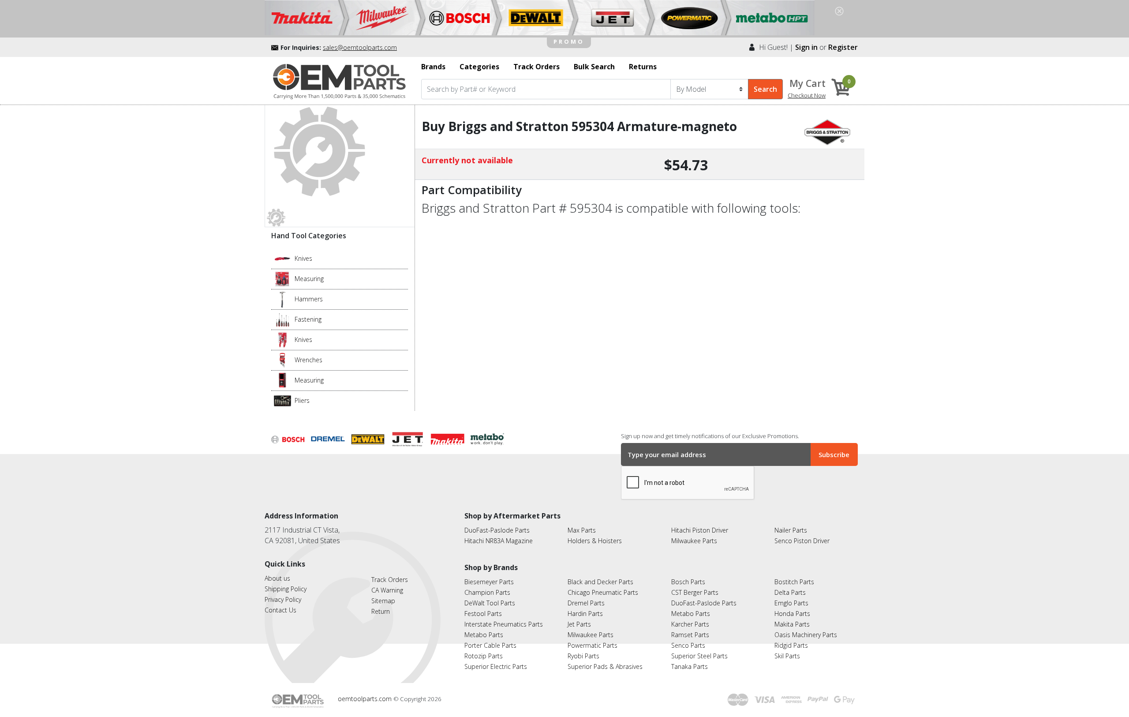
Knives (303, 258)
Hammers (309, 299)
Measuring (309, 278)
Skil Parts (787, 656)
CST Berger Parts (694, 592)
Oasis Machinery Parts (805, 635)
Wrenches (308, 360)
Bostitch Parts (794, 582)
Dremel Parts (586, 603)
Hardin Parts (585, 613)
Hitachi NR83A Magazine (498, 541)
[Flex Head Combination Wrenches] (282, 359)
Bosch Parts (688, 582)
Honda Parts (792, 613)
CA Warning (387, 590)
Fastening (308, 319)
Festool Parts (483, 613)
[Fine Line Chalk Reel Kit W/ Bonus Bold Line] (282, 278)
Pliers (302, 400)
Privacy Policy (283, 599)
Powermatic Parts (592, 645)
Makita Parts (792, 624)
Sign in (806, 47)
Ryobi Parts (583, 656)
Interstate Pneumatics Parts (503, 624)
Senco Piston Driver (802, 541)
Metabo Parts (483, 635)
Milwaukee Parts (694, 541)
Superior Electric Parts (495, 666)
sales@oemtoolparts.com (360, 47)
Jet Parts (579, 624)
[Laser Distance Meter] (282, 380)
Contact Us (280, 610)
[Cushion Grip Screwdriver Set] (282, 319)
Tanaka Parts (689, 666)
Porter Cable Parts (490, 645)
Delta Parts (790, 592)
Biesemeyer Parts (489, 582)
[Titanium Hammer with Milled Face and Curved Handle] (282, 299)
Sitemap (383, 601)
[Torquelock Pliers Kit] (282, 400)
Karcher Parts (690, 624)
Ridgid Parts (791, 645)
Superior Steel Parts (699, 656)
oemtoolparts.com (365, 698)
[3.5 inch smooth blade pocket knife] (282, 258)
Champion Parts (487, 592)
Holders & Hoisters (595, 541)
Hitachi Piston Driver (699, 530)
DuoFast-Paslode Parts (497, 530)
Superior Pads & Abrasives (605, 666)
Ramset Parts (690, 635)
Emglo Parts (791, 603)
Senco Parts (688, 645)
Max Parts (582, 530)
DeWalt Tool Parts (489, 603)
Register (843, 47)
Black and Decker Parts (600, 582)
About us (277, 578)
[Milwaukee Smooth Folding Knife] (282, 339)
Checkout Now (807, 95)
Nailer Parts (790, 530)
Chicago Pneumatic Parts (603, 592)
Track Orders (389, 579)
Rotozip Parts (483, 656)
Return (380, 611)
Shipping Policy (286, 589)
